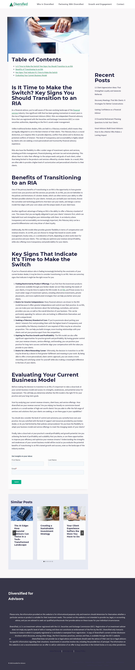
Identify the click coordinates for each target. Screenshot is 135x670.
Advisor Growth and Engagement (94, 662)
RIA (63, 290)
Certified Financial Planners (94, 665)
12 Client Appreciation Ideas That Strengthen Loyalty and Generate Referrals (108, 91)
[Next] (82, 532)
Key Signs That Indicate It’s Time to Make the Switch (36, 72)
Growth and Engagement (100, 4)
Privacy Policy (79, 651)
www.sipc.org (67, 651)
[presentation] (22, 513)
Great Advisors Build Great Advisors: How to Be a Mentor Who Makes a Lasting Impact (109, 131)
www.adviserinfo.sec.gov (21, 639)
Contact (120, 4)
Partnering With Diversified (71, 4)
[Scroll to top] (130, 666)
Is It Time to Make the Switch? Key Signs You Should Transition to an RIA (44, 66)
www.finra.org (55, 651)
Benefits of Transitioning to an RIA (29, 69)
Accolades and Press (78, 662)
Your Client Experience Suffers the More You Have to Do (73, 531)
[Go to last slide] (14, 532)
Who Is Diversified (45, 4)
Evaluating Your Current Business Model (31, 75)
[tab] (44, 561)
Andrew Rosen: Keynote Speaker (115, 662)
